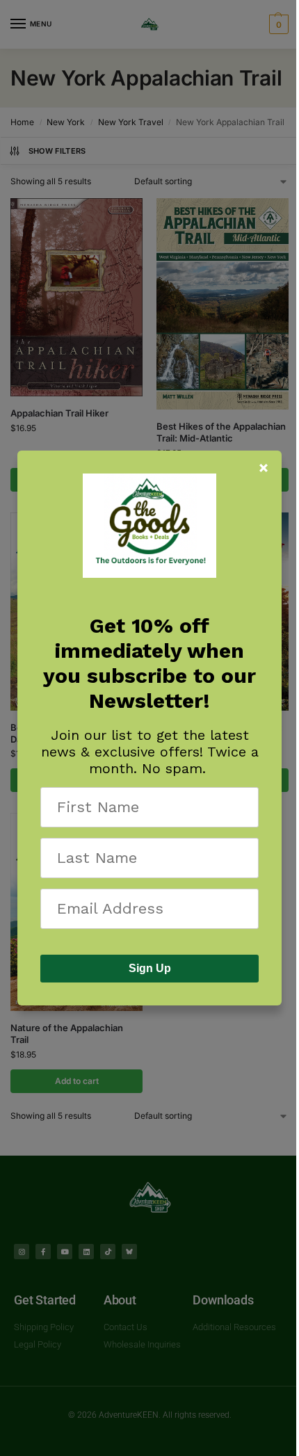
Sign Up (150, 968)
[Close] (263, 468)
